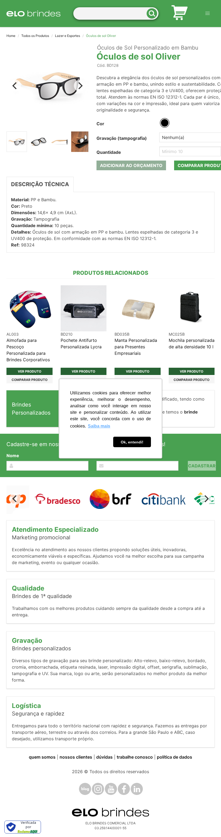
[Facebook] (124, 789)
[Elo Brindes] (33, 13)
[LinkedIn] (137, 789)
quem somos (42, 757)
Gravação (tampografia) (121, 138)
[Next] (80, 86)
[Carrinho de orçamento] (179, 13)
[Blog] (85, 789)
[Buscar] (153, 13)
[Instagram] (98, 789)
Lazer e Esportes (67, 36)
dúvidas (104, 757)
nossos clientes (76, 757)
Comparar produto (29, 380)
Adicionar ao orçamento (131, 165)
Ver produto (29, 371)
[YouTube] (111, 789)
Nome (12, 455)
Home (10, 36)
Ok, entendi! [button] (132, 442)
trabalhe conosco (135, 757)
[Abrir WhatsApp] (207, 823)
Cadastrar (202, 465)
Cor (100, 123)
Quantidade (108, 152)
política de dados (174, 757)
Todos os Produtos (35, 36)
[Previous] (15, 86)
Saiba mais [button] (99, 426)
